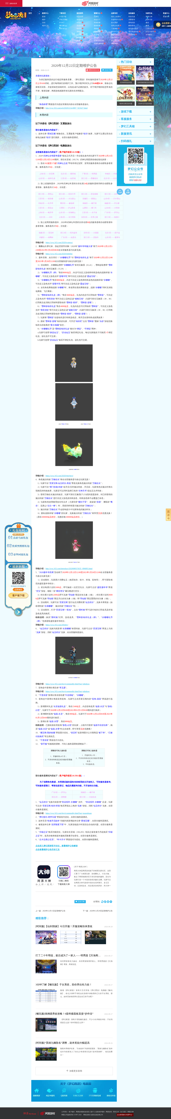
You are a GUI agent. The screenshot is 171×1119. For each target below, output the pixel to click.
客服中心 (166, 13)
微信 (147, 22)
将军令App (63, 28)
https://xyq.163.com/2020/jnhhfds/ (59, 254)
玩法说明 (80, 16)
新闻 (43, 16)
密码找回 (131, 22)
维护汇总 (45, 25)
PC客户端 (62, 16)
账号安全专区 (133, 28)
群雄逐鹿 (97, 31)
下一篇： (98, 911)
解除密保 (131, 25)
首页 (30, 13)
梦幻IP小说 (115, 31)
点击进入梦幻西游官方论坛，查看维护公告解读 (57, 846)
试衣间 (79, 22)
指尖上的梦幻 (116, 16)
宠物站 (79, 31)
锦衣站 (79, 28)
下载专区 (62, 13)
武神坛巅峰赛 (99, 43)
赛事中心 (97, 13)
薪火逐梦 (114, 22)
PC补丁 (62, 22)
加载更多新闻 (75, 1071)
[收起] (18, 611)
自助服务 (131, 13)
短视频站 (149, 34)
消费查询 (131, 19)
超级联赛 (97, 25)
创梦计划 (149, 19)
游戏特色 (80, 19)
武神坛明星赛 (99, 40)
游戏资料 (80, 13)
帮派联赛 (97, 22)
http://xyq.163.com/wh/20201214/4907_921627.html (67, 108)
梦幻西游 (16, 15)
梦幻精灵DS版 (133, 31)
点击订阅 (80, 902)
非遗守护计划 (116, 19)
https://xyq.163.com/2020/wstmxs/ (59, 242)
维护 (43, 19)
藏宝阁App (63, 25)
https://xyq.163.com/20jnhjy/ (57, 625)
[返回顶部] (120, 192)
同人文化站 (115, 37)
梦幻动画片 (115, 34)
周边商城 (114, 43)
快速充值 (131, 16)
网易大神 (149, 16)
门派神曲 (114, 28)
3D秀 (78, 40)
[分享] (128, 191)
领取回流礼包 (94, 70)
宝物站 (79, 34)
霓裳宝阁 (80, 25)
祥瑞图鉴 (80, 37)
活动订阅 (107, 70)
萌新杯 (96, 28)
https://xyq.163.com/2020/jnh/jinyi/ (59, 476)
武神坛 (96, 16)
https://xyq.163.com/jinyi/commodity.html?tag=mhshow (68, 684)
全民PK (96, 34)
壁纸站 (79, 43)
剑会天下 (97, 19)
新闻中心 (45, 13)
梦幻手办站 (115, 40)
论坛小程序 (150, 31)
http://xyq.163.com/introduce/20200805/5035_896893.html (69, 568)
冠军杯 (96, 37)
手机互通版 (63, 19)
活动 (43, 22)
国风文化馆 (115, 25)
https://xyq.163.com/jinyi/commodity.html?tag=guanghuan (69, 813)
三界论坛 (149, 28)
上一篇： (50, 911)
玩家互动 (149, 13)
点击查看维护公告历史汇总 (48, 849)
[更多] (150, 62)
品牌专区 (114, 13)
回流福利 (131, 34)
